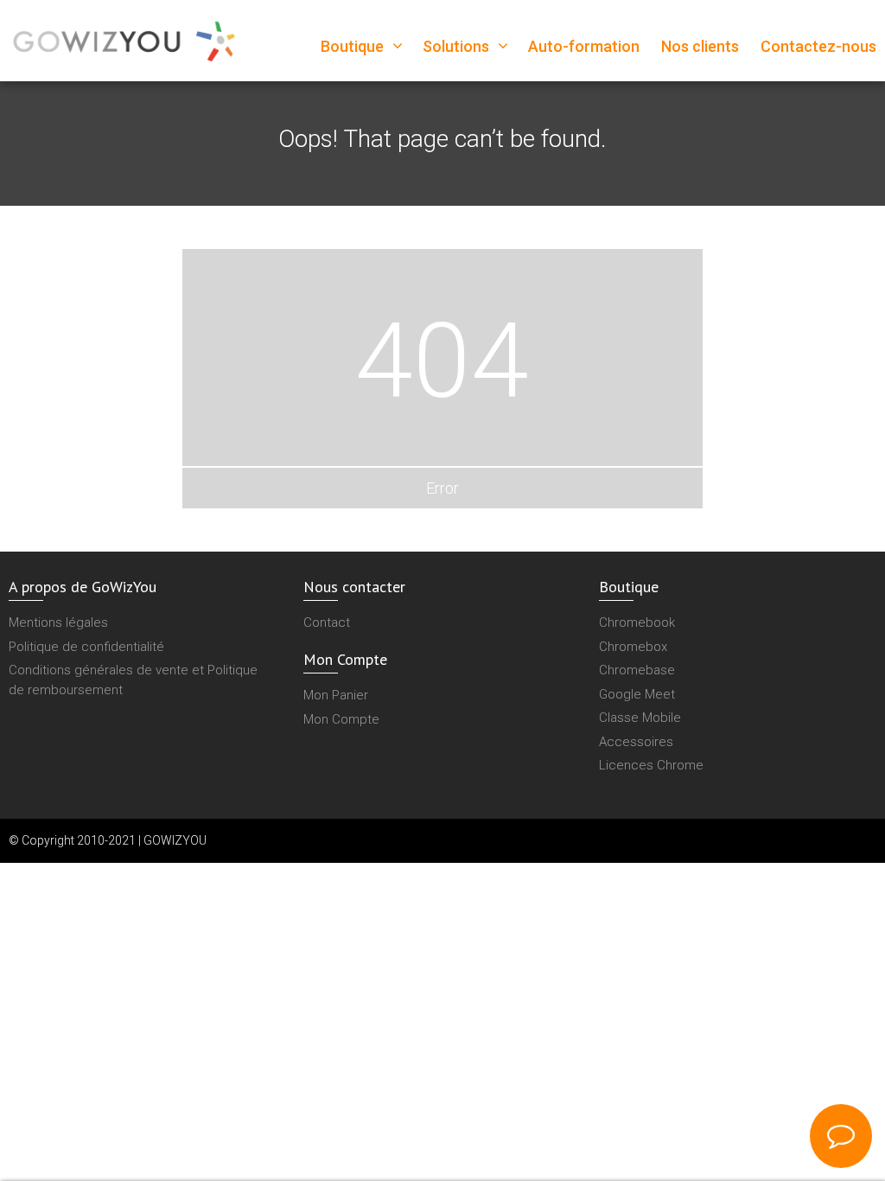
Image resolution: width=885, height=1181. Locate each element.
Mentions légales (58, 622)
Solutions (456, 46)
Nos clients (700, 46)
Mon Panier (335, 695)
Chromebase (637, 670)
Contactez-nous (818, 46)
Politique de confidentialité (86, 646)
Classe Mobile (640, 717)
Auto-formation (584, 46)
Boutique (352, 46)
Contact (326, 622)
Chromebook (637, 622)
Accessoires (636, 742)
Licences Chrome (651, 765)
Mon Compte (341, 719)
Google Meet (637, 694)
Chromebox (633, 646)
